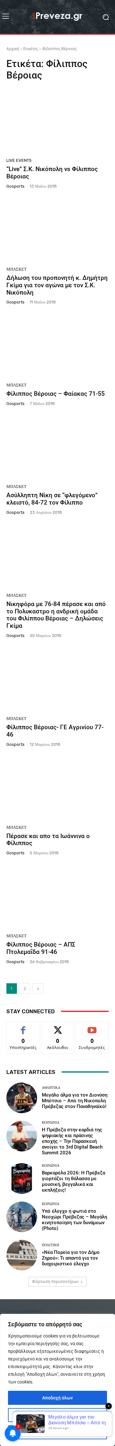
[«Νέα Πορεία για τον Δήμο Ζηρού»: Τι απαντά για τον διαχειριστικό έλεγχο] (21, 1255)
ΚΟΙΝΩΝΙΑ (50, 1122)
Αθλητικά (51, 1088)
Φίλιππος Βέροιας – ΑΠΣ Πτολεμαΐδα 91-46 (40, 948)
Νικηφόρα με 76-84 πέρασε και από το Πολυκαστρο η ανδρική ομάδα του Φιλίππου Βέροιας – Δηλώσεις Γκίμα (56, 614)
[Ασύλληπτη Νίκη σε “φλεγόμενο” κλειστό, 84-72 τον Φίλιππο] (57, 447)
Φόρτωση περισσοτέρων (55, 1281)
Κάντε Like (23, 1026)
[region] (57, 1380)
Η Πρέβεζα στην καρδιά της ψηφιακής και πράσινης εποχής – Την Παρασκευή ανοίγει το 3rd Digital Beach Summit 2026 (72, 1141)
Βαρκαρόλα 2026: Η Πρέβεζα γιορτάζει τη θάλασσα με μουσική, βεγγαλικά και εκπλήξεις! (73, 1181)
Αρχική (12, 48)
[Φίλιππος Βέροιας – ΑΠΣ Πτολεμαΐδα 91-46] (57, 896)
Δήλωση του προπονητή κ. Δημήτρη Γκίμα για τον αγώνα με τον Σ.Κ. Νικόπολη (57, 285)
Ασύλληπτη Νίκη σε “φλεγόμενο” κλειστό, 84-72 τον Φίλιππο (51, 498)
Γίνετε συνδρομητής (92, 1029)
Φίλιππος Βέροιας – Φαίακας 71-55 (55, 393)
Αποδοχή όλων (57, 1397)
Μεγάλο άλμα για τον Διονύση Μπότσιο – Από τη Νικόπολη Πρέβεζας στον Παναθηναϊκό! (74, 1100)
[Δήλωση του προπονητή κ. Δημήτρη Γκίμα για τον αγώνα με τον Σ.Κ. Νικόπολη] (57, 230)
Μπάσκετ (16, 269)
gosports (15, 186)
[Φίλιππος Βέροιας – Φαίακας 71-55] (57, 346)
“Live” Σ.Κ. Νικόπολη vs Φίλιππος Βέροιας (52, 172)
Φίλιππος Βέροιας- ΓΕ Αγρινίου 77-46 (54, 730)
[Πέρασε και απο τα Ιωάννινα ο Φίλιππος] (57, 788)
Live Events (19, 160)
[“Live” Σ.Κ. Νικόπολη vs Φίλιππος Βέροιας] (57, 121)
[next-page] (38, 988)
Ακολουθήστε (58, 1026)
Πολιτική (50, 1245)
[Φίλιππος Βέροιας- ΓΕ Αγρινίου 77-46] (57, 679)
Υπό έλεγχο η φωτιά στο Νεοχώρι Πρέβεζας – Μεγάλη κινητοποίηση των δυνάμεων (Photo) (74, 1219)
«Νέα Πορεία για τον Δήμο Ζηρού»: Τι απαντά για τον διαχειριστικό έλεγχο (71, 1258)
